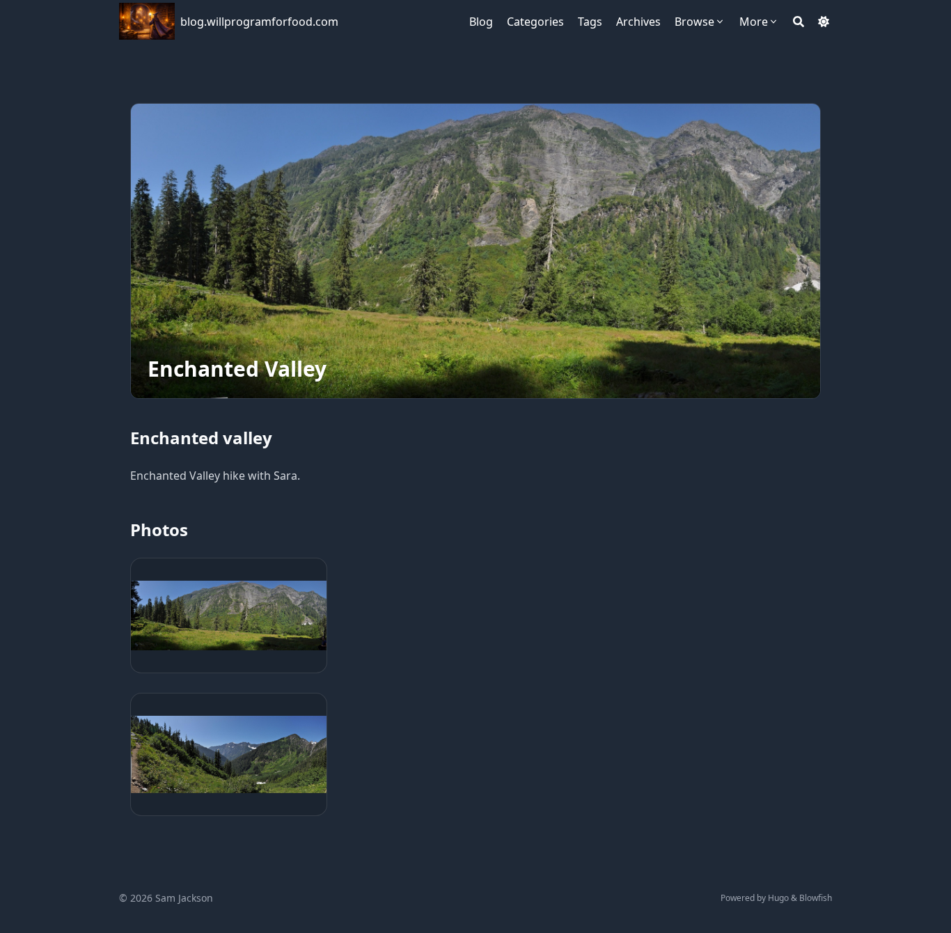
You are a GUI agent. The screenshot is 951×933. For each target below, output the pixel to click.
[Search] (798, 21)
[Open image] (228, 615)
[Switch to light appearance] (823, 21)
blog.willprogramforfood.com (259, 21)
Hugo (778, 898)
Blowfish (815, 898)
